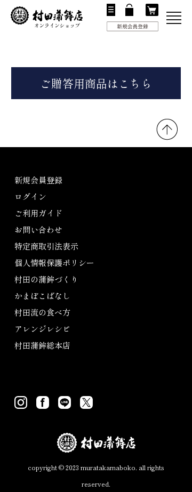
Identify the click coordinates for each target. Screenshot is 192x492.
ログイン (30, 196)
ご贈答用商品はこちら (96, 83)
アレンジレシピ (42, 328)
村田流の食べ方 (42, 312)
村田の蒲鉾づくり (46, 279)
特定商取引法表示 (46, 246)
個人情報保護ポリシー (54, 262)
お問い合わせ (38, 229)
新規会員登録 (38, 179)
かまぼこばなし (42, 295)
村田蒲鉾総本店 (42, 345)
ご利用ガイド (38, 213)
